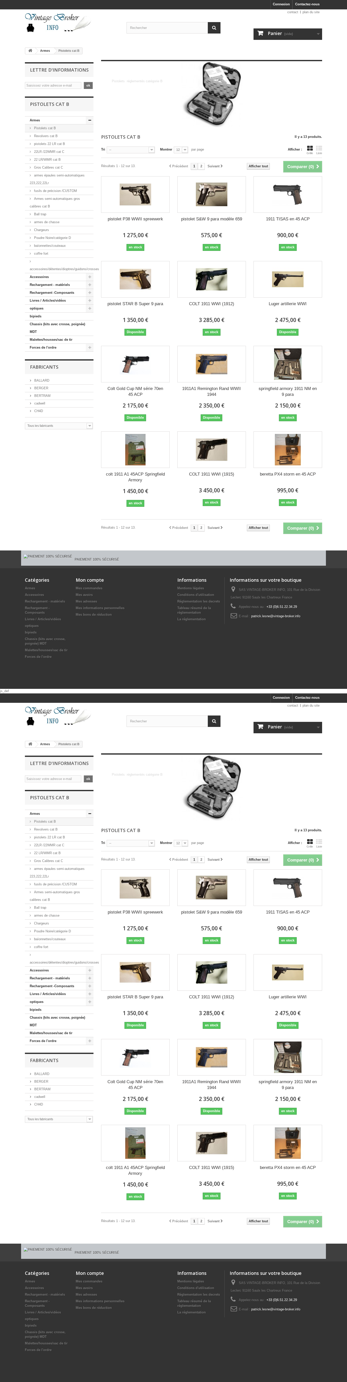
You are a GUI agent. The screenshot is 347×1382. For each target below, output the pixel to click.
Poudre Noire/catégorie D (52, 238)
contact (292, 12)
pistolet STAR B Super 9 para (135, 303)
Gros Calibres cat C (48, 167)
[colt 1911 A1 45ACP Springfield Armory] (135, 449)
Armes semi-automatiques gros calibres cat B (55, 202)
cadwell (39, 403)
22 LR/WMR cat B (47, 159)
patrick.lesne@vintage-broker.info (275, 616)
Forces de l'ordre (43, 347)
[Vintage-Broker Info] (72, 22)
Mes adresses (86, 601)
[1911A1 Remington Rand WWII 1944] (211, 364)
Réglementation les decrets (198, 601)
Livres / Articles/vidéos (48, 300)
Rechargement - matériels (50, 285)
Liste (319, 153)
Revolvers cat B (45, 136)
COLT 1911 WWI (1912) (211, 303)
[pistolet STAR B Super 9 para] (135, 279)
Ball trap (39, 214)
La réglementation (191, 619)
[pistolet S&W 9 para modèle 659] (211, 194)
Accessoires (39, 277)
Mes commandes (89, 588)
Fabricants (44, 367)
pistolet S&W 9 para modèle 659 (211, 219)
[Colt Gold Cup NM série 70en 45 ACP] (135, 364)
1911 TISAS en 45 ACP (288, 219)
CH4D (38, 411)
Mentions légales (190, 588)
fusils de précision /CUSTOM (55, 191)
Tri (103, 149)
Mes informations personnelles (100, 608)
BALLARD (41, 380)
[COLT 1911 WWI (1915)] (211, 449)
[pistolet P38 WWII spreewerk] (135, 194)
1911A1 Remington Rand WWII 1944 (211, 391)
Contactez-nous (307, 4)
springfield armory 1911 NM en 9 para (288, 391)
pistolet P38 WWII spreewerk (135, 219)
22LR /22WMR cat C (48, 152)
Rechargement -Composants (52, 293)
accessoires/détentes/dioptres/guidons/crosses (61, 269)
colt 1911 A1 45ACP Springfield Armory (135, 477)
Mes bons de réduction (94, 614)
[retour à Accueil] (30, 51)
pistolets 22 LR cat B (49, 144)
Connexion (281, 4)
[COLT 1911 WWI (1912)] (211, 279)
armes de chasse (46, 222)
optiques (36, 308)
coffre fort (40, 253)
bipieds (35, 316)
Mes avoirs (84, 595)
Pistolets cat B (44, 128)
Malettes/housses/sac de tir (51, 340)
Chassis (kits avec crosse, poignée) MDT (57, 328)
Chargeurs (41, 230)
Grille (310, 153)
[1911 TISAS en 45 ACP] (288, 194)
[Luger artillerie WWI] (288, 279)
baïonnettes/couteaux (49, 246)
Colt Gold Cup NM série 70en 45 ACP (135, 391)
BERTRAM (42, 396)
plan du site (311, 12)
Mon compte (90, 580)
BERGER (40, 388)
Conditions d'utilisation (195, 595)
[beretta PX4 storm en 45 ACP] (288, 449)
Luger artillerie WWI (288, 303)
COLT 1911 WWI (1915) (211, 474)
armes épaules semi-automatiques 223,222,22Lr (57, 179)
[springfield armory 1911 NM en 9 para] (288, 364)
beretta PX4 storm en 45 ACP (288, 474)
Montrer (166, 149)
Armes (45, 51)
